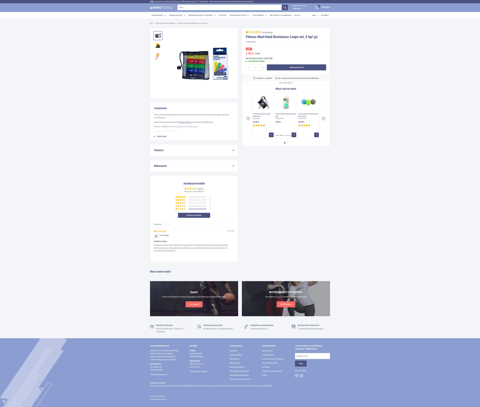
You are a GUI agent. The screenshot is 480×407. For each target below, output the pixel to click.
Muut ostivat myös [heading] (286, 88)
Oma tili (296, 8)
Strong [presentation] (288, 135)
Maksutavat (234, 359)
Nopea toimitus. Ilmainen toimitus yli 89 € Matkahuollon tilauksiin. (232, 2)
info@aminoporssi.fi (191, 2)
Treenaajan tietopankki (239, 371)
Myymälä (205, 2)
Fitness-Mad (251, 42)
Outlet (297, 15)
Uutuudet (222, 15)
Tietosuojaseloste (237, 367)
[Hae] (285, 7)
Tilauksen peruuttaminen (240, 379)
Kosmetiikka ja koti (238, 15)
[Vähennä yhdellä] (248, 67)
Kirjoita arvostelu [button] (194, 215)
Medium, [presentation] (283, 135)
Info (314, 15)
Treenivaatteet (175, 15)
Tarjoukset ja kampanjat (280, 15)
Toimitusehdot (236, 355)
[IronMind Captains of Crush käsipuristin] (263, 102)
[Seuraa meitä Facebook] (296, 375)
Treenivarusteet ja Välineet (200, 15)
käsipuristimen (185, 122)
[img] (160, 231)
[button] (253, 32)
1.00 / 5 (201, 188)
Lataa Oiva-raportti (158, 382)
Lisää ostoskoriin (296, 67)
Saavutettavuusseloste (239, 375)
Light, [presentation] (277, 135)
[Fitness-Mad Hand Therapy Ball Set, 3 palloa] (308, 102)
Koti (151, 23)
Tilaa (301, 363)
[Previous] (248, 118)
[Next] (323, 118)
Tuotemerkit (258, 15)
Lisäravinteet (157, 15)
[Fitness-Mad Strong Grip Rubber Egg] (286, 102)
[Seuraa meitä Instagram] (301, 375)
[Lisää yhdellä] (263, 67)
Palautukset (234, 363)
